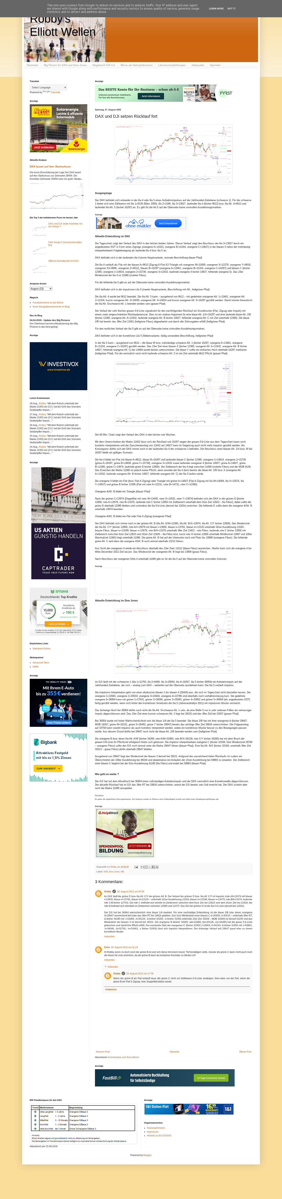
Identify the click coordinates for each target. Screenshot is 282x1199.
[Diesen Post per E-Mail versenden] (142, 867)
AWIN (36, 666)
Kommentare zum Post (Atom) (123, 1057)
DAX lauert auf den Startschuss (50, 166)
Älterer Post (245, 1051)
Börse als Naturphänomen (137, 65)
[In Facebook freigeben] (153, 867)
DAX (106, 871)
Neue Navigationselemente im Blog (51, 306)
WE (122, 871)
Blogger (147, 1155)
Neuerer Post (103, 1051)
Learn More (216, 8)
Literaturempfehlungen (172, 65)
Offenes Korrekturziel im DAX (63, 261)
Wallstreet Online (41, 648)
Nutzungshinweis (156, 1128)
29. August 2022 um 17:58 (139, 973)
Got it (232, 8)
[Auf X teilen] (150, 867)
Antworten (109, 936)
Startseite (32, 65)
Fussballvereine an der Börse (48, 302)
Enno (107, 947)
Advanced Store (41, 662)
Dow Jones (114, 871)
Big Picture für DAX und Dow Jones (65, 65)
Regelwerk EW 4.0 (103, 65)
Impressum (152, 1131)
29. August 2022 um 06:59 (130, 891)
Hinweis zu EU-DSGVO (159, 1135)
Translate (55, 92)
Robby (107, 891)
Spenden (215, 65)
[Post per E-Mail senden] (136, 867)
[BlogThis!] (146, 867)
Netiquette (198, 65)
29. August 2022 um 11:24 (124, 947)
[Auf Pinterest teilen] (157, 867)
